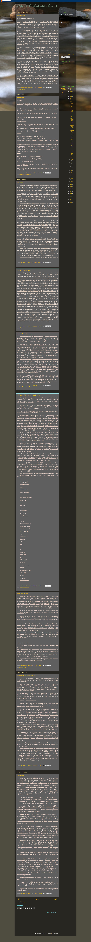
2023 (71, 94)
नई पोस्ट (19, 899)
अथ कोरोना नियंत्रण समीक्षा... (24, 270)
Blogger (52, 933)
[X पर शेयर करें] (48, 87)
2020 (71, 101)
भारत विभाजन (30, 386)
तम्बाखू (25, 89)
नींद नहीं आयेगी (20, 97)
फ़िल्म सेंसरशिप (26, 587)
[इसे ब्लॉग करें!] (47, 87)
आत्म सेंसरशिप (21, 587)
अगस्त (72, 165)
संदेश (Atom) (23, 901)
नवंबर (71, 106)
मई (71, 172)
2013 (71, 195)
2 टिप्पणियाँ (39, 765)
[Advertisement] (76, 32)
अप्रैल (72, 174)
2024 (71, 93)
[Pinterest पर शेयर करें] (51, 87)
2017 (71, 188)
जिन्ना (20, 386)
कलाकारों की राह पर (22, 174)
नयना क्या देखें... (21, 775)
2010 (71, 202)
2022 (71, 96)
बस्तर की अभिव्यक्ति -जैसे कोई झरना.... (38, 6)
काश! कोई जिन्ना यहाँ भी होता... (24, 334)
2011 (71, 199)
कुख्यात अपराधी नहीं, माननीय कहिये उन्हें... (27, 675)
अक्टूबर (72, 159)
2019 (71, 184)
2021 (71, 98)
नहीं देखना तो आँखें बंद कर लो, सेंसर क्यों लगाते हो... (29, 395)
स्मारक (30, 174)
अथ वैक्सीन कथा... (21, 15)
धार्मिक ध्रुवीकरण (24, 386)
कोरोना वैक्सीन (21, 89)
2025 (71, 91)
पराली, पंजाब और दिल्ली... (23, 593)
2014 (71, 193)
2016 (71, 189)
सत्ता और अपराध (21, 767)
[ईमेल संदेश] (44, 87)
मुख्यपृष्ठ (37, 899)
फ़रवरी (72, 178)
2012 (71, 196)
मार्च (71, 176)
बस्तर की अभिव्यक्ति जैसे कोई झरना (26, 87)
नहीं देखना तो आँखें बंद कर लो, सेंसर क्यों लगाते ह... (72, 135)
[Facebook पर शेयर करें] (49, 87)
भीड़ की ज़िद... (20, 183)
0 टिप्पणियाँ (40, 87)
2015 (71, 191)
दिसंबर (72, 103)
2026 (71, 88)
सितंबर (72, 162)
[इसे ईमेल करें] (46, 87)
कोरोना (20, 264)
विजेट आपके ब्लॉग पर (71, 54)
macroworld (44, 933)
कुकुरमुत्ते (27, 174)
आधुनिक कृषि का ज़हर (22, 667)
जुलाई (71, 167)
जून (71, 170)
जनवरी (72, 181)
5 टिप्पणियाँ (39, 172)
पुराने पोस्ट (55, 899)
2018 (71, 186)
